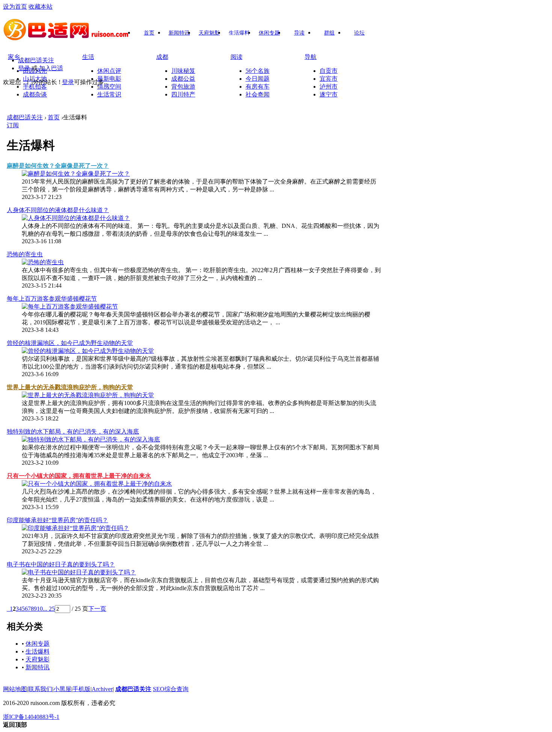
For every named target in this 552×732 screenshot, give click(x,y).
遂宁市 (329, 94)
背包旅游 (183, 86)
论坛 (359, 33)
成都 (162, 57)
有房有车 (258, 86)
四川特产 (183, 94)
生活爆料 (239, 33)
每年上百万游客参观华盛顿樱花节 (52, 298)
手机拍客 (35, 86)
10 (40, 608)
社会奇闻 (258, 94)
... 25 (49, 608)
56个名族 (258, 71)
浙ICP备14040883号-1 (31, 717)
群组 (329, 33)
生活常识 (109, 94)
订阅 (13, 125)
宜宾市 (329, 78)
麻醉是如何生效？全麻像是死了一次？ (58, 166)
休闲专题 (269, 33)
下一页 (97, 608)
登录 (24, 68)
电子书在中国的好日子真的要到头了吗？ (61, 564)
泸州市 (329, 86)
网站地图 (15, 689)
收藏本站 (41, 6)
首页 (149, 33)
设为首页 (15, 6)
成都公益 (183, 78)
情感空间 (109, 86)
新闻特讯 (179, 33)
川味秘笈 (183, 71)
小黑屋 (62, 689)
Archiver (102, 689)
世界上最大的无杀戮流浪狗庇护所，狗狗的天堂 (70, 387)
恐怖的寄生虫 (25, 254)
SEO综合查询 (171, 689)
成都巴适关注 (36, 60)
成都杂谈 (35, 94)
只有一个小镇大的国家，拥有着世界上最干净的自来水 (79, 476)
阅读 (237, 57)
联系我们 (40, 689)
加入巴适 (51, 68)
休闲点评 (109, 71)
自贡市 (329, 71)
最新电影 (109, 78)
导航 (311, 57)
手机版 (81, 689)
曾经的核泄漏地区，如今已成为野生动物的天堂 (70, 343)
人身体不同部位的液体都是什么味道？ (58, 210)
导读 (299, 33)
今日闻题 (258, 78)
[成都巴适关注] (66, 38)
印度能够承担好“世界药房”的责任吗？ (57, 520)
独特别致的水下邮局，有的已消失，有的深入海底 (73, 431)
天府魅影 (209, 33)
